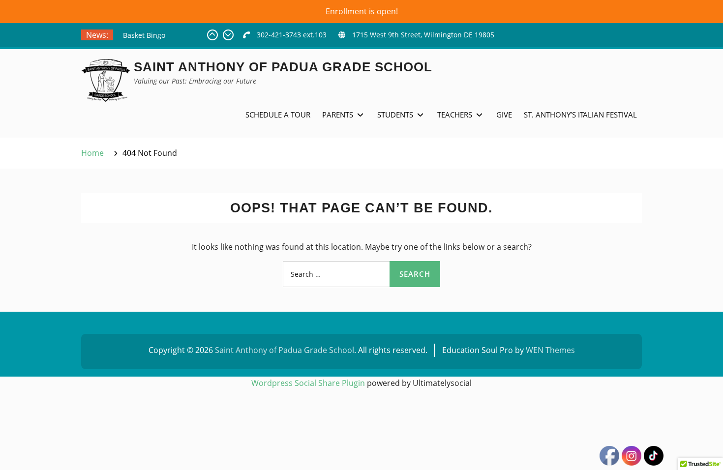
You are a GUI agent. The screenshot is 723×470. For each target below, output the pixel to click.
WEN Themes (550, 350)
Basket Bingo (144, 35)
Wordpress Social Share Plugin (309, 383)
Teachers (454, 114)
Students (395, 114)
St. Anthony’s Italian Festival (580, 114)
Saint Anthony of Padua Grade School (283, 66)
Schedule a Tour (277, 114)
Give (504, 114)
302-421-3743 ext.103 (292, 34)
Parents (337, 114)
